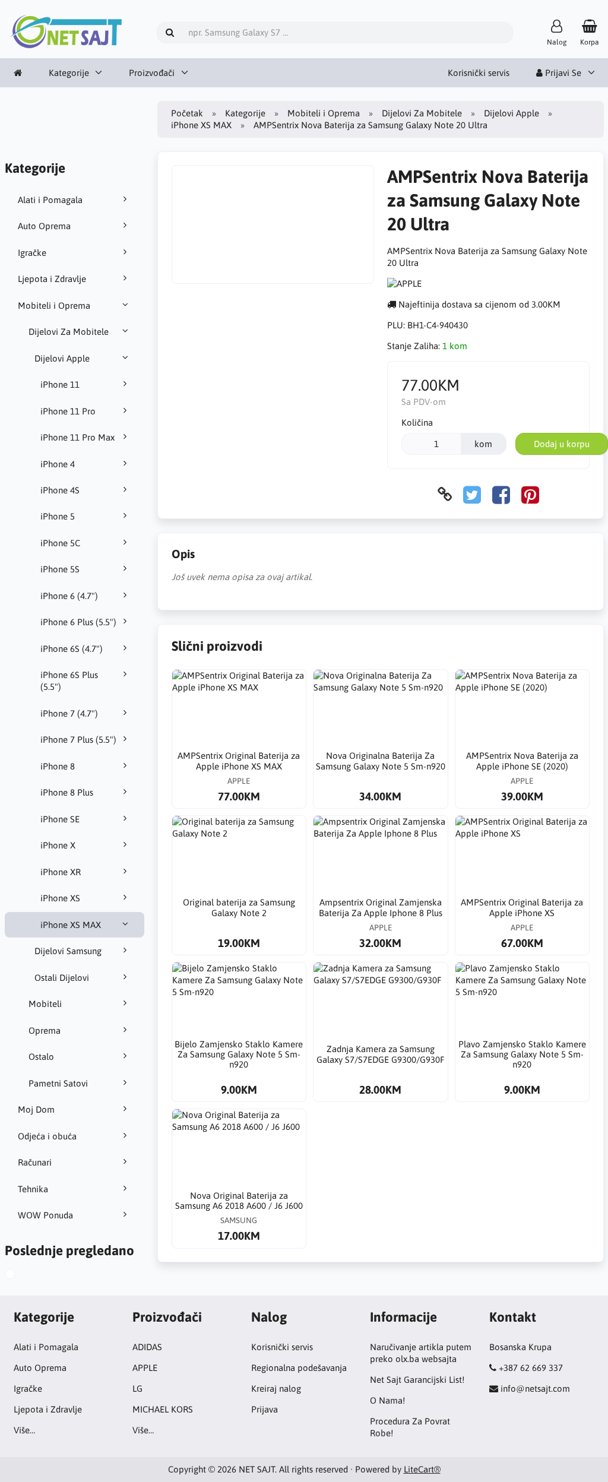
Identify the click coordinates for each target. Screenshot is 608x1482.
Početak (187, 113)
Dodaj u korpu (562, 444)
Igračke (32, 253)
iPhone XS (60, 898)
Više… (24, 1430)
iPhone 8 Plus (66, 792)
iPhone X (57, 845)
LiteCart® (422, 1469)
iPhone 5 (57, 516)
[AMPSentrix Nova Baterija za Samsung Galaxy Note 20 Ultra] (19, 1275)
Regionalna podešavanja (299, 1368)
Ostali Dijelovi (61, 978)
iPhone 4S (60, 490)
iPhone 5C (60, 543)
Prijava (264, 1409)
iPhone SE (60, 819)
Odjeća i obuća (47, 1136)
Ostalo (41, 1057)
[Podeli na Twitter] (472, 494)
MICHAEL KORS (162, 1409)
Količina (417, 422)
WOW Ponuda (45, 1215)
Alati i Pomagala (50, 200)
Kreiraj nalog (276, 1388)
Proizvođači (152, 73)
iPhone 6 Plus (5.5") (78, 622)
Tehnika (33, 1189)
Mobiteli (45, 1004)
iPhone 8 (57, 766)
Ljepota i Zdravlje (52, 279)
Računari (35, 1162)
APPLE (144, 1368)
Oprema (44, 1030)
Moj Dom (36, 1109)
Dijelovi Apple (62, 358)
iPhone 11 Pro (68, 411)
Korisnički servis (478, 73)
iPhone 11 (60, 384)
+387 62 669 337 (531, 1368)
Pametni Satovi (58, 1083)
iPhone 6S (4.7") (71, 649)
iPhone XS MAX (70, 925)
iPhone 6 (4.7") (69, 596)
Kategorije (69, 73)
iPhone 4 (57, 464)
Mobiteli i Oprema (54, 305)
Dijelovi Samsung (68, 951)
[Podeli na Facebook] (501, 494)
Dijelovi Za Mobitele (68, 332)
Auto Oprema (44, 226)
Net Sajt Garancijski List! (417, 1380)
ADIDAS (147, 1347)
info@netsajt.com (535, 1388)
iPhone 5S (60, 569)
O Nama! (387, 1400)
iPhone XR (60, 872)
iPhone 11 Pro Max (77, 437)
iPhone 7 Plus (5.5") (78, 739)
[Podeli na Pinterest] (530, 494)
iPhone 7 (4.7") (69, 713)
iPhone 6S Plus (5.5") (69, 681)
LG (137, 1388)
